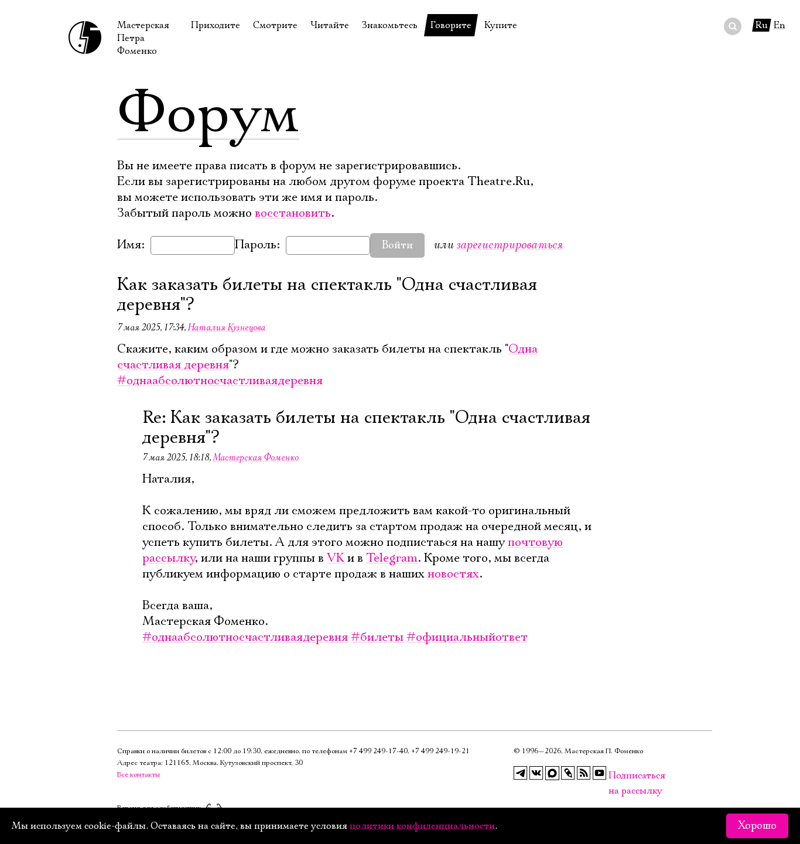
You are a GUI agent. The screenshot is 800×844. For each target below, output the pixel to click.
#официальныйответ (467, 637)
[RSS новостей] (584, 773)
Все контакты (138, 774)
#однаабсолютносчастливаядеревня (220, 380)
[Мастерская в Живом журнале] (568, 773)
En (779, 25)
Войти (397, 245)
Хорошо (757, 825)
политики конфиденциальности (422, 826)
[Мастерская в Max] (552, 773)
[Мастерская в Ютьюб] (600, 773)
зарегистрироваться (509, 244)
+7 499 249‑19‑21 (440, 751)
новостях (453, 574)
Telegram (392, 558)
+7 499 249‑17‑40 (378, 751)
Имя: (131, 244)
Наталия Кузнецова (226, 327)
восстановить (293, 213)
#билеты (377, 637)
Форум (208, 114)
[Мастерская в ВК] (536, 773)
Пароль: (257, 244)
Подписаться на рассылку (615, 776)
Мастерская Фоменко (256, 457)
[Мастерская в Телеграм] (521, 773)
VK (335, 558)
